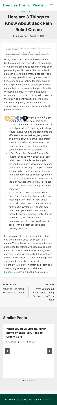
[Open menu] (51, 5)
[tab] (33, 380)
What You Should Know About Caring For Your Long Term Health (43, 292)
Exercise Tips (21, 36)
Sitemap (47, 399)
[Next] (49, 351)
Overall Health (28, 12)
